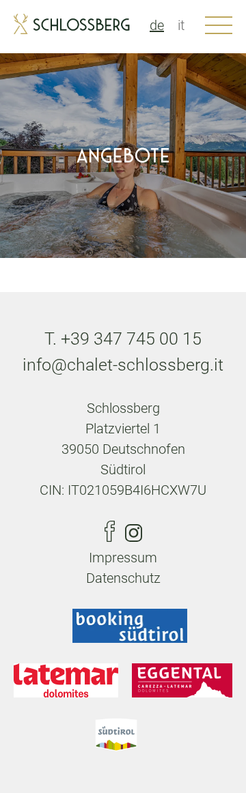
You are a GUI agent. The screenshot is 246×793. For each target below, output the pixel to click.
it (181, 25)
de (157, 25)
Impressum (123, 557)
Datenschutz (123, 578)
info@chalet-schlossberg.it (123, 365)
